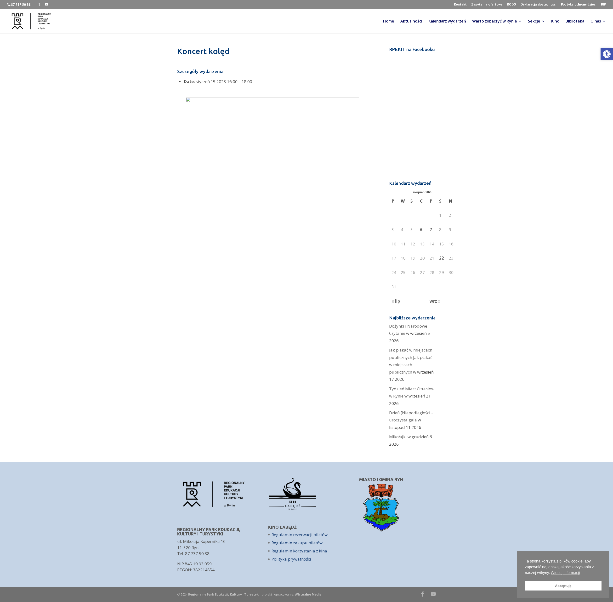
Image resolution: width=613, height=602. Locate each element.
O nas (595, 21)
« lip (396, 301)
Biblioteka (575, 21)
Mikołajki (398, 436)
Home (388, 21)
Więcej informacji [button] (565, 573)
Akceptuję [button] (563, 586)
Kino (555, 21)
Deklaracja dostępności (538, 4)
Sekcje (534, 21)
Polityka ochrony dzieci (578, 4)
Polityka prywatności (291, 559)
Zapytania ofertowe (487, 4)
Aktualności (411, 21)
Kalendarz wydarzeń (447, 21)
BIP (603, 4)
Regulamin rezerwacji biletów (300, 534)
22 (441, 258)
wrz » (435, 301)
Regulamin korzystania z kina (299, 551)
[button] (607, 54)
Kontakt (460, 4)
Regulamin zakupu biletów (297, 542)
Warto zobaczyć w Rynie (494, 21)
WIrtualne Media (308, 594)
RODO (511, 4)
